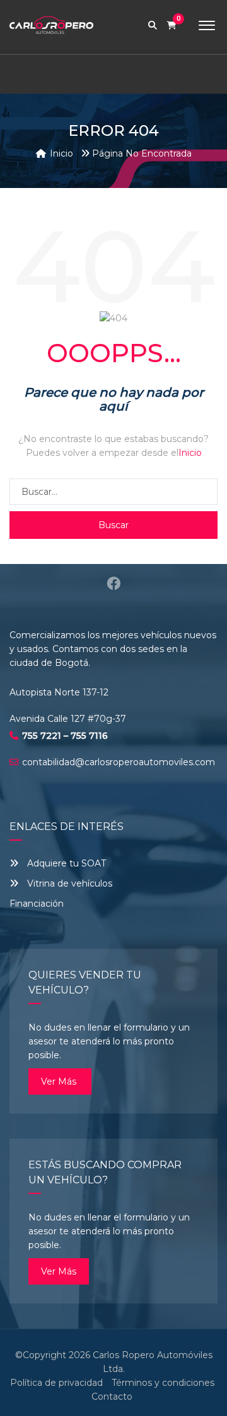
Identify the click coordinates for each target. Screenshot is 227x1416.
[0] (172, 25)
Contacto (111, 1396)
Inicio (190, 452)
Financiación (36, 903)
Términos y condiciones (163, 1382)
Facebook (113, 583)
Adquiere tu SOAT (66, 863)
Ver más (60, 1081)
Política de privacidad (56, 1382)
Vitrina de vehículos (68, 883)
